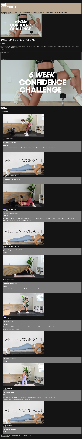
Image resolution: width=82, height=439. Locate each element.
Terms (4, 435)
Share (6, 49)
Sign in (67, 12)
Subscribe (3, 49)
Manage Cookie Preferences (20, 435)
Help (2, 435)
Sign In (9, 13)
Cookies (12, 435)
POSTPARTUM (19, 12)
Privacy (8, 435)
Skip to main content (5, 1)
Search (24, 12)
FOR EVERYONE (5, 12)
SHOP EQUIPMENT (41, 12)
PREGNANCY (12, 12)
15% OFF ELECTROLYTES (52, 12)
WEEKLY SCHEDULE (31, 12)
